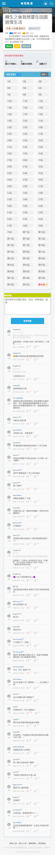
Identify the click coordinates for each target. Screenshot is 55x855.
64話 (9, 219)
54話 (40, 192)
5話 (24, 87)
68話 (25, 225)
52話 (9, 192)
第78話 (41, 245)
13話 (9, 107)
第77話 (26, 245)
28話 (9, 140)
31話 (9, 146)
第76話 (10, 245)
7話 (9, 94)
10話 (9, 101)
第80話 (26, 251)
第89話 (26, 271)
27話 (40, 133)
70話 (9, 232)
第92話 (26, 277)
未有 (24, 33)
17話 (25, 114)
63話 (40, 212)
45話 (40, 173)
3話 (40, 81)
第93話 (41, 277)
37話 (9, 160)
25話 (9, 133)
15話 (40, 107)
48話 (40, 179)
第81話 (41, 251)
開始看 (9, 46)
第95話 (26, 284)
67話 (9, 225)
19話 (9, 120)
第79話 (10, 251)
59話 (25, 205)
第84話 (41, 258)
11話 (25, 101)
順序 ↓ (44, 74)
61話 (9, 212)
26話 (25, 133)
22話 (9, 127)
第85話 (10, 264)
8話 (24, 94)
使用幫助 (42, 843)
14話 (25, 107)
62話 (25, 212)
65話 (25, 219)
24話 (40, 127)
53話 (25, 192)
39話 (40, 160)
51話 (40, 186)
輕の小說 (22, 843)
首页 (6, 10)
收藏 (17, 46)
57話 (40, 199)
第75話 (41, 238)
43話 (9, 173)
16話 (9, 114)
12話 (40, 101)
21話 (40, 120)
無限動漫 (27, 3)
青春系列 (15, 10)
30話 (40, 140)
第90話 (41, 271)
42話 (40, 166)
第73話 (10, 238)
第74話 (26, 238)
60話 (40, 205)
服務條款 (32, 843)
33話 (40, 146)
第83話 (26, 258)
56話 (25, 199)
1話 (9, 81)
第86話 (26, 264)
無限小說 (13, 843)
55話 (9, 199)
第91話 (10, 277)
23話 (25, 127)
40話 (9, 166)
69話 (40, 225)
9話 (40, 94)
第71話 (26, 232)
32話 (25, 146)
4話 (9, 87)
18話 (40, 114)
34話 (9, 153)
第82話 (10, 258)
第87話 (41, 264)
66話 (40, 219)
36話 (40, 153)
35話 (25, 153)
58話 (9, 205)
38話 (25, 160)
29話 (25, 140)
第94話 (10, 284)
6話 (40, 87)
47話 (25, 179)
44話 (25, 173)
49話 (9, 186)
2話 (24, 81)
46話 (9, 179)
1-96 (11, 33)
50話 (25, 186)
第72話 (41, 232)
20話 (25, 120)
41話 (25, 166)
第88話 (10, 271)
